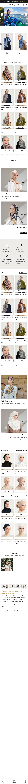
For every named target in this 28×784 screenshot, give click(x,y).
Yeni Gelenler (8, 62)
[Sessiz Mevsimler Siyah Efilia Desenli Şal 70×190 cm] (21, 143)
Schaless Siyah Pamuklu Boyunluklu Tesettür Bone (11, 471)
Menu (1, 5)
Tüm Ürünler (14, 160)
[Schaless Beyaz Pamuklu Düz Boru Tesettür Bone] (21, 531)
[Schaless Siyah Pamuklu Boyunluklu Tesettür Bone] (7, 461)
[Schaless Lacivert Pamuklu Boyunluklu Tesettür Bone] (7, 507)
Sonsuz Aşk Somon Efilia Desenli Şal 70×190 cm (11, 107)
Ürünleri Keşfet (4, 198)
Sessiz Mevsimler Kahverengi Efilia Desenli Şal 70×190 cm (13, 130)
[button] (2, 14)
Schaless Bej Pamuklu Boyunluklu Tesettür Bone (11, 495)
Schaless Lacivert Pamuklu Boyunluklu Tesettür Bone (12, 518)
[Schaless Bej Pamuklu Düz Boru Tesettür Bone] (21, 507)
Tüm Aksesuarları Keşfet (21, 450)
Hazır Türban (21, 52)
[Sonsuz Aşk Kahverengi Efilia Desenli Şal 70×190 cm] (21, 97)
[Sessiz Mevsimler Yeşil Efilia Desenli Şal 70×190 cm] (21, 120)
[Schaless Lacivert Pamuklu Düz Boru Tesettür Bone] (7, 531)
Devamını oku (21, 150)
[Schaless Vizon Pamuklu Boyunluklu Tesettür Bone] (21, 484)
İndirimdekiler (19, 62)
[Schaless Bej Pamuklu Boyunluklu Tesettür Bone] (7, 484)
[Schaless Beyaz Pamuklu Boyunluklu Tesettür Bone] (21, 461)
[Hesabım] (26, 5)
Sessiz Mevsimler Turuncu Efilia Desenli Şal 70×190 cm (12, 154)
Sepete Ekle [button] (7, 80)
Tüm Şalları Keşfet (23, 272)
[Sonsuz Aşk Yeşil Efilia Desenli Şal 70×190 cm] (21, 73)
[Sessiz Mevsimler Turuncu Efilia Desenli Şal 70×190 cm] (7, 143)
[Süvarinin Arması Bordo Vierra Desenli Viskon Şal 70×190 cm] (7, 73)
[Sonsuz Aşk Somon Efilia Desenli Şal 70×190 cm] (7, 97)
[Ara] (23, 5)
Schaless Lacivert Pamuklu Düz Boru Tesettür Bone (12, 541)
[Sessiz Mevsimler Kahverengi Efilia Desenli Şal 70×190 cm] (7, 120)
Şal (7, 52)
